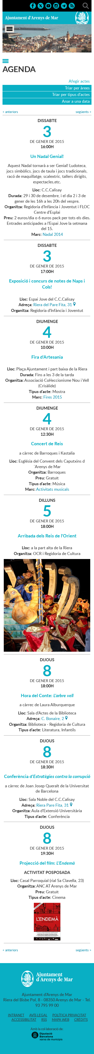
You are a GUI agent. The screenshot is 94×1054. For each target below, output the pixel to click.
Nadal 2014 (53, 234)
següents (83, 112)
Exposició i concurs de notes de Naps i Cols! (47, 284)
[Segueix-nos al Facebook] (33, 5)
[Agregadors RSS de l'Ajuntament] (71, 5)
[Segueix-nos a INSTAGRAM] (56, 5)
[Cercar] (85, 5)
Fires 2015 (52, 397)
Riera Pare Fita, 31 (52, 805)
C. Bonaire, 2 (52, 718)
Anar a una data (76, 101)
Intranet (16, 1015)
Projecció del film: (47, 863)
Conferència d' (47, 776)
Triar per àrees (77, 88)
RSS (44, 1019)
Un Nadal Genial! (47, 156)
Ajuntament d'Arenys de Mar (31, 17)
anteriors (10, 112)
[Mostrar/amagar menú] (9, 28)
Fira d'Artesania (47, 357)
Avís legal (38, 1015)
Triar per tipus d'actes (71, 94)
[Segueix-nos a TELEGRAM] (64, 5)
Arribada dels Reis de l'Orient (47, 535)
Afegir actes (79, 81)
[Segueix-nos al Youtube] (48, 5)
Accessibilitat (24, 1019)
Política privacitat (69, 1015)
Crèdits (81, 1019)
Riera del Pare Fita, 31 (52, 304)
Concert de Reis (47, 443)
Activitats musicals (52, 489)
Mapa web (60, 1019)
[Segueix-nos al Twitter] (40, 5)
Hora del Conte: (47, 695)
